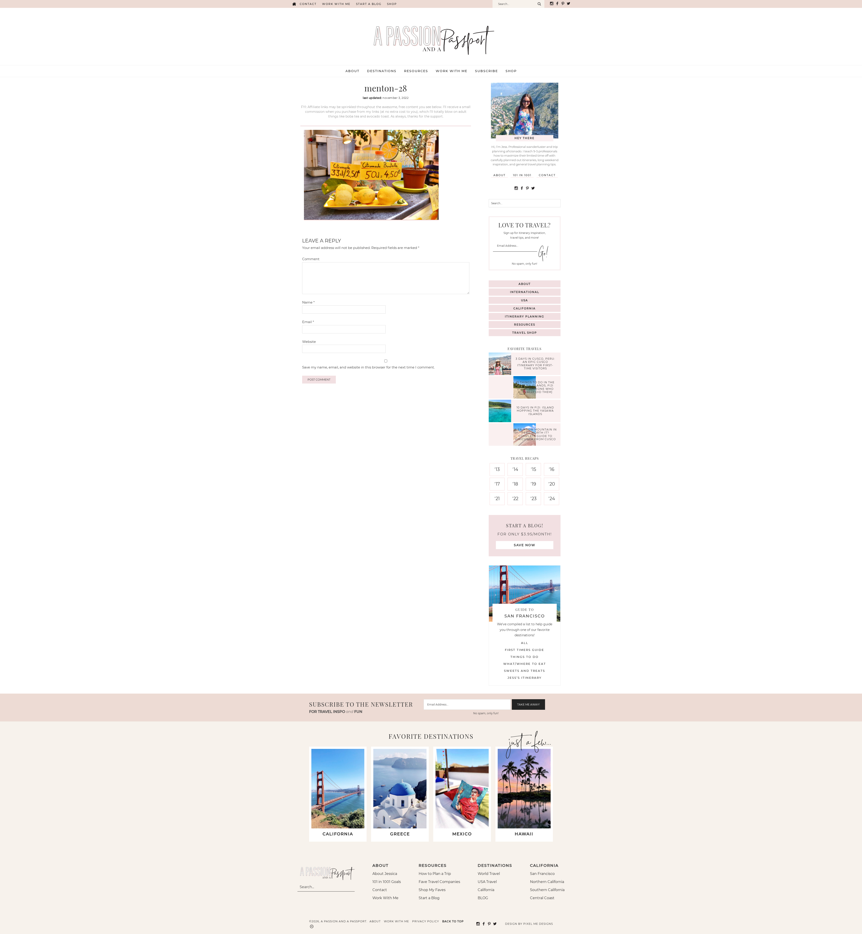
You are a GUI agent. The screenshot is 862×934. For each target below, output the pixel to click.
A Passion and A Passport (431, 36)
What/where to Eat (524, 664)
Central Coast (542, 898)
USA (524, 300)
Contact (308, 4)
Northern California (547, 882)
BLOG (483, 898)
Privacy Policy (425, 921)
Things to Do (524, 657)
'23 (533, 498)
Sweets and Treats (524, 670)
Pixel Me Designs (538, 923)
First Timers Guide (524, 650)
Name (308, 302)
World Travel (489, 874)
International (524, 292)
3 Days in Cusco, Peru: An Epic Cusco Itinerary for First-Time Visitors (535, 363)
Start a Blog (368, 4)
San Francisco (542, 874)
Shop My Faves (432, 890)
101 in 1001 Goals (386, 882)
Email (308, 322)
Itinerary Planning (524, 316)
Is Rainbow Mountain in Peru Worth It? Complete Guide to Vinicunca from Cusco (535, 434)
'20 (551, 484)
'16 (551, 469)
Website (309, 341)
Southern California (547, 890)
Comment (310, 259)
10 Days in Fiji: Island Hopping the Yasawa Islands (535, 411)
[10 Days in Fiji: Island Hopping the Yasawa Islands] (501, 411)
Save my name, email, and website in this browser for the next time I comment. (368, 367)
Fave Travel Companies (439, 882)
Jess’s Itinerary (524, 677)
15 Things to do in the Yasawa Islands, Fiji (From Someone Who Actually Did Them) (535, 387)
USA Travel (487, 882)
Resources (524, 324)
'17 (497, 484)
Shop (392, 4)
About (499, 175)
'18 (515, 484)
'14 (515, 469)
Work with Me (336, 4)
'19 (533, 484)
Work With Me (385, 898)
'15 (533, 469)
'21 (497, 498)
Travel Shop (524, 332)
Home (294, 4)
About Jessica (384, 874)
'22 (515, 498)
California (524, 308)
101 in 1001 (522, 175)
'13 (497, 469)
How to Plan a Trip (435, 874)
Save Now (524, 545)
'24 (551, 498)
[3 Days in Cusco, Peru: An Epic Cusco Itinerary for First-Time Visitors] (501, 364)
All (524, 643)
